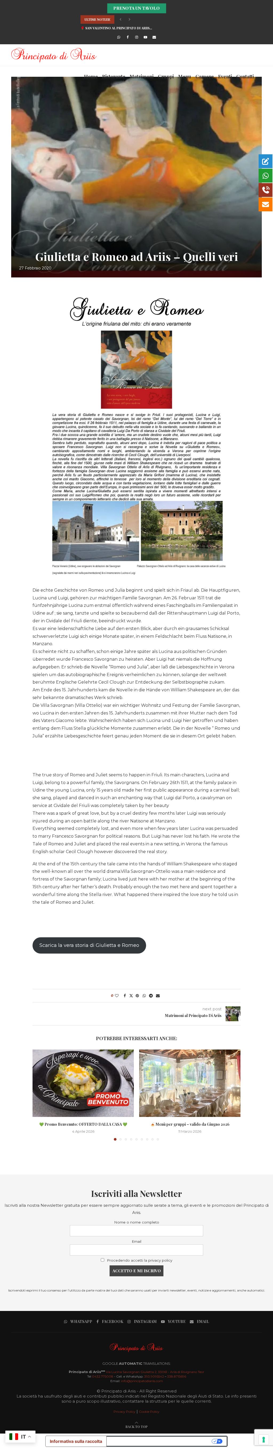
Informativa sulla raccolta (76, 1441)
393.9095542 (154, 1376)
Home (91, 76)
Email (136, 1241)
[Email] (154, 37)
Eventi (225, 76)
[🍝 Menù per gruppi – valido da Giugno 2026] (189, 1083)
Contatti (245, 76)
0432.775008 (102, 1376)
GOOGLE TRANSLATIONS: (136, 1363)
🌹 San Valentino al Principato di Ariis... (116, 28)
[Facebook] (128, 37)
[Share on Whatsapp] (144, 995)
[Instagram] (136, 37)
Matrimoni (142, 76)
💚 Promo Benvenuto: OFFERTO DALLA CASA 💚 (83, 1124)
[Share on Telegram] (151, 995)
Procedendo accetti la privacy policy (139, 1260)
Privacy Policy (124, 1412)
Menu (184, 76)
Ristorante (113, 76)
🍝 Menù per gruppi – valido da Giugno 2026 (190, 1124)
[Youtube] (145, 37)
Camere (204, 76)
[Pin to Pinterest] (137, 995)
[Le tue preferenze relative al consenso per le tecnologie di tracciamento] (264, 1440)
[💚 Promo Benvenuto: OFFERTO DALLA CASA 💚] (83, 1083)
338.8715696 (176, 1376)
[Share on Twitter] (131, 995)
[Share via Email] (157, 995)
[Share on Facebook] (124, 995)
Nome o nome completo (136, 1222)
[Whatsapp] (119, 37)
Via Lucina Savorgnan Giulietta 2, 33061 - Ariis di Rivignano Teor (155, 1372)
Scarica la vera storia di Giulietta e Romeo (89, 945)
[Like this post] (117, 995)
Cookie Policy (149, 1412)
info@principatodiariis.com (142, 1381)
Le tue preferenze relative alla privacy (159, 1441)
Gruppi (166, 76)
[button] (121, 19)
